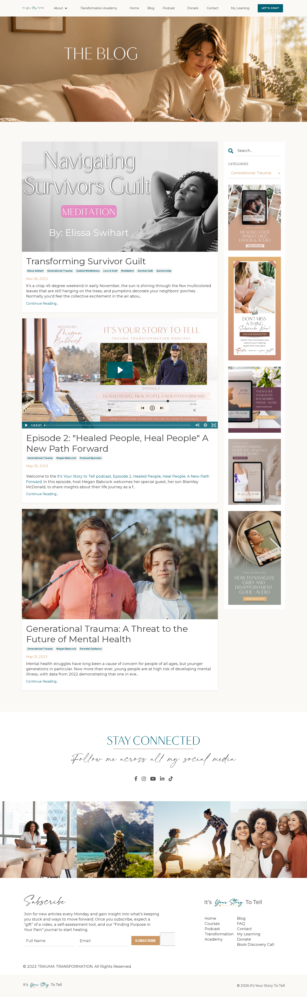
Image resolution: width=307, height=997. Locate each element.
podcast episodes (90, 458)
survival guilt (145, 271)
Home (134, 8)
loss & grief (110, 271)
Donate (192, 8)
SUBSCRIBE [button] (145, 941)
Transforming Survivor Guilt (86, 261)
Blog (150, 8)
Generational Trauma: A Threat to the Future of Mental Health (107, 634)
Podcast (169, 8)
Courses (212, 923)
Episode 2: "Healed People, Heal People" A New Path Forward (117, 443)
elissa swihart (35, 271)
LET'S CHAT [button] (270, 8)
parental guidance (91, 648)
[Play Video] (26, 425)
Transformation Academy (98, 8)
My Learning (240, 8)
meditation (127, 271)
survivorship (163, 271)
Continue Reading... (42, 303)
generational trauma (59, 271)
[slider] (117, 425)
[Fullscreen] (214, 425)
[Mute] (197, 425)
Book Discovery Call (255, 944)
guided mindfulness (88, 271)
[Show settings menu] (205, 425)
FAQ (241, 923)
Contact (212, 8)
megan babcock (66, 458)
